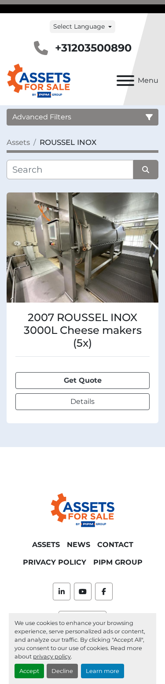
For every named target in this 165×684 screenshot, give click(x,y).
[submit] (146, 169)
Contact (115, 544)
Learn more (102, 671)
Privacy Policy (54, 562)
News (78, 544)
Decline (62, 671)
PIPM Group (118, 562)
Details (82, 401)
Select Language (79, 26)
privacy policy (52, 656)
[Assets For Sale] (82, 509)
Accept (29, 671)
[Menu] (125, 80)
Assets (46, 544)
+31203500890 (93, 47)
